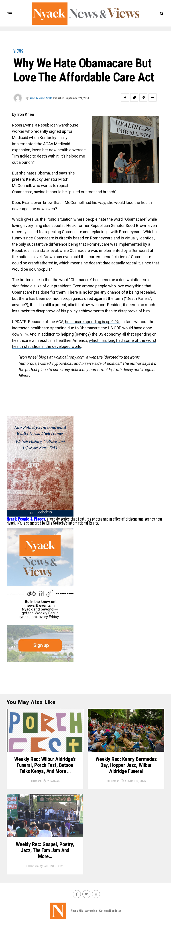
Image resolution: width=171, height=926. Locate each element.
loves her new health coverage (59, 149)
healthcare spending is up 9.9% (92, 321)
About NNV (77, 910)
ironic (135, 357)
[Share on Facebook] (125, 97)
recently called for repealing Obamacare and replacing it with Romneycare (77, 231)
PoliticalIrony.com (69, 357)
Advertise (91, 910)
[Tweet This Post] (134, 97)
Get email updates (110, 910)
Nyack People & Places (26, 519)
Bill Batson (35, 780)
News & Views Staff (40, 98)
